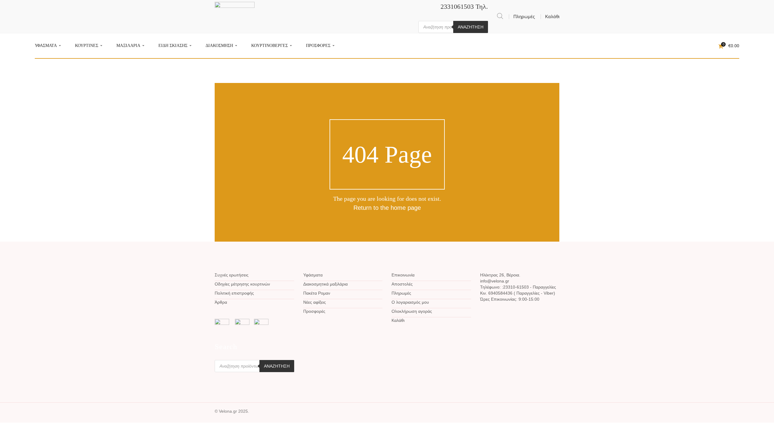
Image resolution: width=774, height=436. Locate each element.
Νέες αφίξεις (314, 302)
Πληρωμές (524, 16)
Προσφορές (314, 311)
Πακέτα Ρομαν (316, 293)
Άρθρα (221, 302)
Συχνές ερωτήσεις (232, 274)
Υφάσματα (313, 274)
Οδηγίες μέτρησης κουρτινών (242, 284)
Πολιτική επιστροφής (234, 293)
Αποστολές (402, 284)
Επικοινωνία (403, 274)
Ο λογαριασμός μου (410, 302)
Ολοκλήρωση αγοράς (412, 311)
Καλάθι (552, 16)
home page (406, 207)
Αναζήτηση (470, 27)
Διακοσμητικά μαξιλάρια (325, 284)
